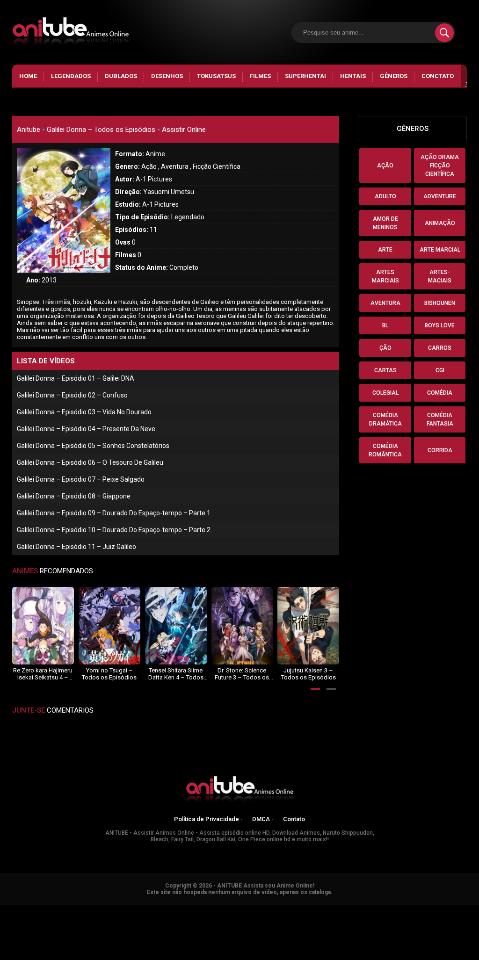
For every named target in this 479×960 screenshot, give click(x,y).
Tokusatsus (216, 75)
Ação (385, 165)
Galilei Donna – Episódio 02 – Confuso (72, 395)
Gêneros (393, 75)
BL (385, 325)
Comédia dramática (385, 419)
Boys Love (440, 325)
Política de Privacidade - (208, 819)
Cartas (385, 370)
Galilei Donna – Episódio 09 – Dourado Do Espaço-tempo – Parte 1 (113, 513)
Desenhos (167, 75)
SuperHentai (305, 75)
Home (28, 75)
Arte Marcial (440, 249)
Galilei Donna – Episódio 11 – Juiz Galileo (76, 546)
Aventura (385, 303)
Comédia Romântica (385, 450)
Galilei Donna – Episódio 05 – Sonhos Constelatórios (93, 445)
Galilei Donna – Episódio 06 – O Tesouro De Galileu (90, 462)
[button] (315, 689)
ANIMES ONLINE (25, 909)
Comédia (439, 393)
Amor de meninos (385, 223)
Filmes (260, 75)
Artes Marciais (385, 276)
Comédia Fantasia (440, 419)
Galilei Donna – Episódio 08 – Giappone (74, 496)
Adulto (385, 196)
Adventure (439, 196)
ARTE (385, 249)
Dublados (121, 75)
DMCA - (263, 819)
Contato (294, 819)
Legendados (71, 75)
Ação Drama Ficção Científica (440, 165)
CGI (439, 370)
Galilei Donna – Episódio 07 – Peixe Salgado (81, 479)
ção (385, 348)
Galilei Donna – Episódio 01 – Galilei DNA (75, 378)
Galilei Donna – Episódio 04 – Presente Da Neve (86, 429)
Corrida (440, 450)
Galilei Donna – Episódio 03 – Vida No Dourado (84, 412)
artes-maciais (439, 276)
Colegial (385, 393)
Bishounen (439, 303)
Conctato (437, 75)
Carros (439, 348)
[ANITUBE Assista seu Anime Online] (239, 790)
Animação (440, 223)
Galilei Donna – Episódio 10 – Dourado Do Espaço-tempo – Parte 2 (113, 530)
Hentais (353, 75)
